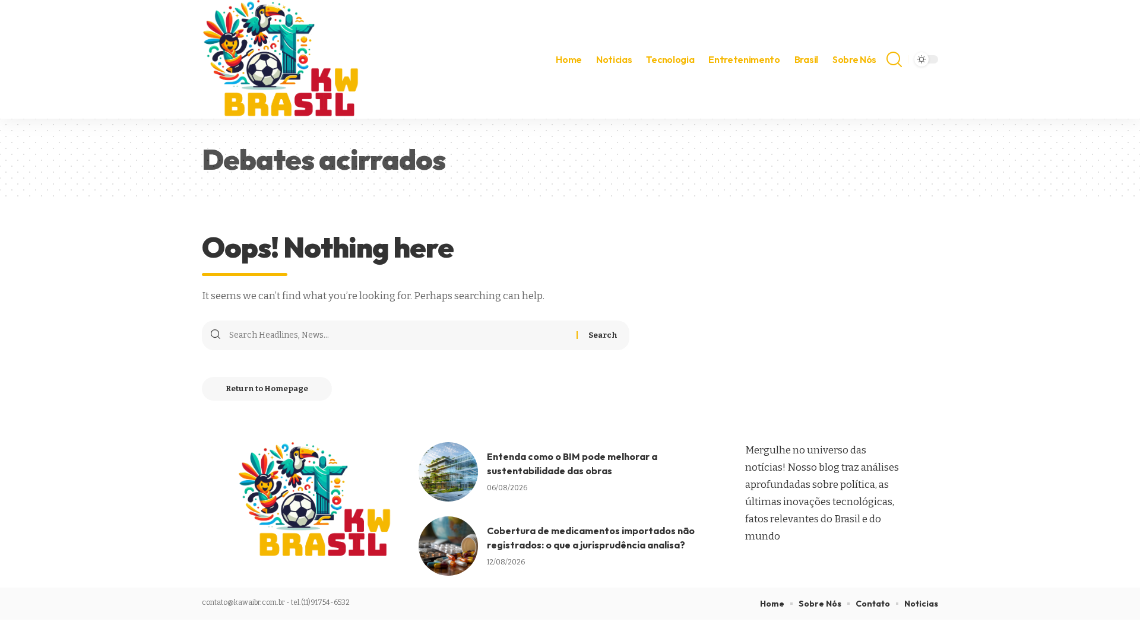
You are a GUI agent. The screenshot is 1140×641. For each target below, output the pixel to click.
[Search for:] (398, 335)
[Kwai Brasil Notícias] (282, 59)
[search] (894, 59)
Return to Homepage (267, 388)
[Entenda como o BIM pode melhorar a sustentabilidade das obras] (448, 472)
